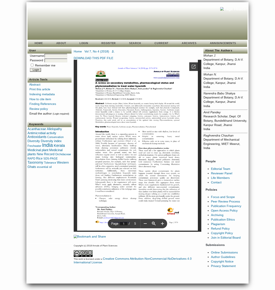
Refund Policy (220, 228)
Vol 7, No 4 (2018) (96, 51)
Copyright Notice (222, 261)
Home (39, 43)
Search (135, 43)
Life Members (220, 178)
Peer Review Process (225, 201)
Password (36, 60)
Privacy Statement (223, 266)
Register (108, 43)
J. (113, 51)
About (61, 43)
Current (161, 43)
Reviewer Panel (221, 173)
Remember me (45, 65)
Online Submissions (224, 252)
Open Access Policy (224, 210)
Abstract (34, 84)
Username (37, 55)
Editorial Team (220, 168)
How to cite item (40, 99)
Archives (189, 43)
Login (83, 43)
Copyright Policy (222, 233)
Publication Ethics (223, 219)
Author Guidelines (223, 257)
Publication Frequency (226, 206)
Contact (216, 182)
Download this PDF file (93, 58)
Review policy (38, 108)
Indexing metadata (42, 94)
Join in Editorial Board (226, 237)
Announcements (223, 43)
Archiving (217, 215)
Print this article (39, 89)
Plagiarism (218, 224)
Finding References (42, 104)
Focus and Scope (223, 197)
